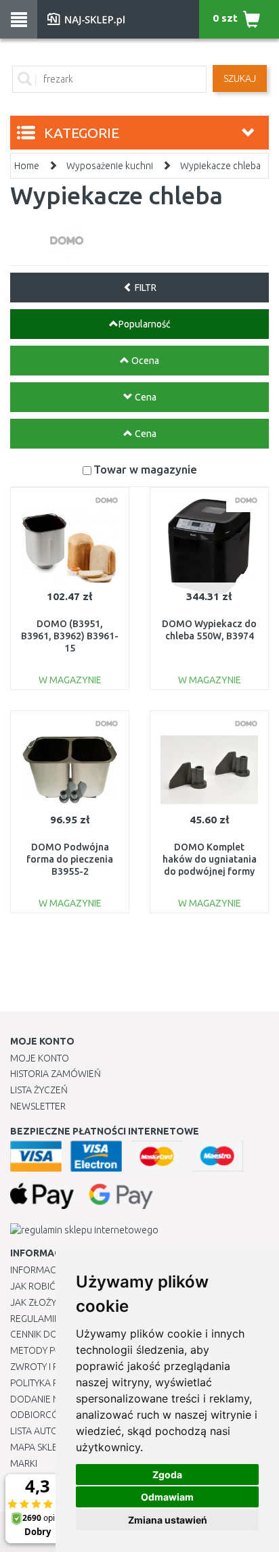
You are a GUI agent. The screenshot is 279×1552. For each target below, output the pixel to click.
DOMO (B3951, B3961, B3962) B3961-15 (70, 636)
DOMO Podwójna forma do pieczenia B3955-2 (69, 859)
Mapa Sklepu (39, 1447)
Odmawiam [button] (167, 1497)
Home (26, 165)
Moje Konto (39, 1058)
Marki (23, 1463)
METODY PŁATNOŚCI (53, 1350)
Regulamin (35, 1318)
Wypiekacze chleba (220, 165)
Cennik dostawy (48, 1334)
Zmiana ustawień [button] (167, 1520)
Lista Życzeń (39, 1090)
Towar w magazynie (145, 469)
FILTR (144, 287)
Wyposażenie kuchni (109, 165)
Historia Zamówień (55, 1073)
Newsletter (38, 1106)
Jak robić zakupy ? (53, 1286)
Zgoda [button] (167, 1474)
